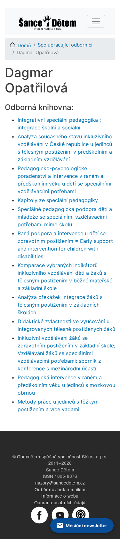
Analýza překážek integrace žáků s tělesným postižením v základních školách (60, 305)
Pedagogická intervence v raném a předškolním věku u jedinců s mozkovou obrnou (66, 385)
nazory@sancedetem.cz (60, 482)
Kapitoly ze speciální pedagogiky (58, 200)
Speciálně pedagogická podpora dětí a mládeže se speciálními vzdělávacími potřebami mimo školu (65, 217)
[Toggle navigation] (96, 21)
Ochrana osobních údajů (59, 502)
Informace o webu (59, 495)
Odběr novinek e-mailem (60, 489)
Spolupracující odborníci (65, 45)
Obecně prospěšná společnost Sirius (55, 456)
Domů (24, 45)
